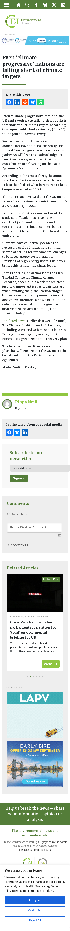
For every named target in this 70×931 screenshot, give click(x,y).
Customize (35, 910)
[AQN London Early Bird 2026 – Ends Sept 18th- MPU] (35, 764)
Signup (18, 478)
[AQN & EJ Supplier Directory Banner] (35, 40)
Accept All (34, 900)
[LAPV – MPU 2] (35, 715)
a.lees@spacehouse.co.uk (35, 850)
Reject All (35, 920)
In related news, (14, 321)
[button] (27, 676)
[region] (35, 896)
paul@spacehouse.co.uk (51, 842)
